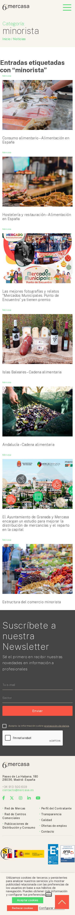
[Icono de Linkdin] (29, 798)
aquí (48, 894)
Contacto (47, 831)
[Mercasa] (15, 9)
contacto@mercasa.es (18, 790)
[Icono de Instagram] (21, 798)
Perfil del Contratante (56, 808)
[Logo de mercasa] (7, 854)
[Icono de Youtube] (38, 798)
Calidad (46, 820)
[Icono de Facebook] (3, 798)
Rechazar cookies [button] (22, 908)
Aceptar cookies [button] (27, 900)
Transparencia (51, 814)
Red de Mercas (14, 808)
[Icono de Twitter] (12, 798)
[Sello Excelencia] (53, 854)
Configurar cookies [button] (52, 908)
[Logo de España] (30, 854)
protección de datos (56, 725)
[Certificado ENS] (68, 854)
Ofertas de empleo (54, 825)
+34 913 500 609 (14, 786)
